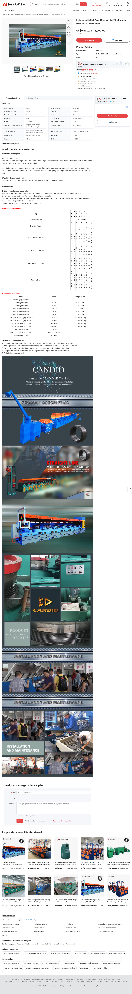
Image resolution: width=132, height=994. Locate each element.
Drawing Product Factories (50, 963)
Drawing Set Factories (31, 963)
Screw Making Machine (9, 931)
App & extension (106, 11)
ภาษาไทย (99, 981)
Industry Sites (79, 979)
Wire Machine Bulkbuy (101, 968)
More (4, 972)
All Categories (9, 11)
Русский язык (47, 981)
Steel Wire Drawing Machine (111, 963)
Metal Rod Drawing (81, 953)
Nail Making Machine (40, 924)
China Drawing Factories (11, 963)
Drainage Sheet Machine (105, 931)
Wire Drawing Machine (9, 928)
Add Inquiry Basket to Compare (38, 76)
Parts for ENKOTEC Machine (11, 924)
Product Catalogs (31, 920)
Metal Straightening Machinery (60, 953)
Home (3, 14)
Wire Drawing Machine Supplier (88, 963)
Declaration (87, 986)
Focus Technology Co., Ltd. (52, 986)
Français (39, 981)
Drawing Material (69, 963)
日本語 (88, 981)
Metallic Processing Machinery (40, 14)
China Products (25, 979)
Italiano (56, 981)
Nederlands (70, 981)
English (18, 981)
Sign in (128, 5)
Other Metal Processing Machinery (36, 953)
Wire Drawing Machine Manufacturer (38, 968)
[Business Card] (127, 107)
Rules (128, 11)
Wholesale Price (68, 979)
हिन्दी (94, 981)
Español (24, 981)
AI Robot (69, 924)
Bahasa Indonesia (123, 981)
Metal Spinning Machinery (12, 953)
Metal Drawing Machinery (58, 14)
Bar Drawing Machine (98, 953)
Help (94, 11)
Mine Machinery (39, 931)
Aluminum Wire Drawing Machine (64, 968)
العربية (77, 981)
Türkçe (106, 981)
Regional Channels (90, 979)
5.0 (104, 101)
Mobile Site (111, 979)
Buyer (85, 11)
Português (32, 981)
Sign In (79, 88)
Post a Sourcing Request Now (61, 821)
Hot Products (15, 979)
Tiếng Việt (113, 981)
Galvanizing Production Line (107, 928)
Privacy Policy (97, 986)
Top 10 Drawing (84, 968)
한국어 (83, 981)
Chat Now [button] (118, 40)
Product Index (101, 979)
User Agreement (77, 986)
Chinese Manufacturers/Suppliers (41, 979)
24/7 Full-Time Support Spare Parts (109, 924)
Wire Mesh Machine (72, 928)
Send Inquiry (89, 40)
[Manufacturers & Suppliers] (13, 4)
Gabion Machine (39, 928)
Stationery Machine (72, 931)
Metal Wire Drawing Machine (13, 968)
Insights (118, 979)
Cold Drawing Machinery (117, 953)
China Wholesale (57, 979)
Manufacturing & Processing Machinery (19, 14)
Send (19, 821)
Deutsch (62, 981)
